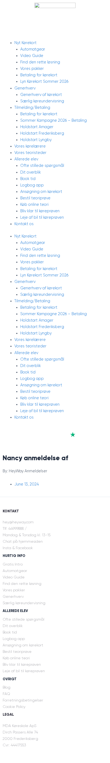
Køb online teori (34, 204)
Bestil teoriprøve (35, 198)
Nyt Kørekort (25, 43)
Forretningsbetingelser (23, 700)
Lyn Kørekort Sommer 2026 (44, 81)
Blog (6, 687)
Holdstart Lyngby (36, 140)
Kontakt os (24, 224)
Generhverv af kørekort (41, 94)
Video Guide (31, 55)
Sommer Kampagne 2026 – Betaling (53, 120)
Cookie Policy (14, 706)
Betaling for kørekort (38, 75)
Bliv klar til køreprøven (40, 211)
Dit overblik (30, 172)
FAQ (6, 694)
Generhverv (25, 88)
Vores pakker (32, 68)
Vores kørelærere (30, 146)
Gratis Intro (13, 564)
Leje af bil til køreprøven (42, 217)
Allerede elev (26, 159)
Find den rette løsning (40, 62)
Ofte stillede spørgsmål (42, 165)
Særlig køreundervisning (42, 101)
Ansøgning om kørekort (41, 191)
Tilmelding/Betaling (32, 107)
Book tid (28, 179)
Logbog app (32, 185)
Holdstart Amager (36, 127)
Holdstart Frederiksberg (42, 133)
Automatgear (32, 49)
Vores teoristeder (30, 152)
